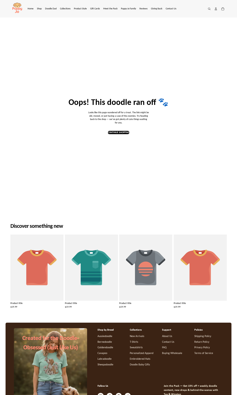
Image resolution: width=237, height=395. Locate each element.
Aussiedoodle (105, 336)
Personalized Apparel (142, 353)
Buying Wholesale (172, 353)
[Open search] (209, 9)
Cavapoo (102, 353)
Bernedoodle (105, 342)
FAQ (164, 347)
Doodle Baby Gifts (140, 364)
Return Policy (201, 342)
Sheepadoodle (105, 364)
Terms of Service (203, 353)
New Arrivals (137, 336)
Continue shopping (118, 132)
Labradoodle (105, 359)
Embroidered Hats (140, 359)
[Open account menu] (216, 9)
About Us (167, 336)
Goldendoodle (105, 347)
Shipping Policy (202, 336)
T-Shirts (134, 342)
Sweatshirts (136, 347)
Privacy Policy (202, 347)
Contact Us (168, 342)
